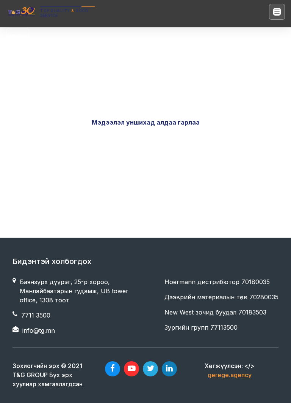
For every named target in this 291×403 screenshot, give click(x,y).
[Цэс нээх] (277, 12)
